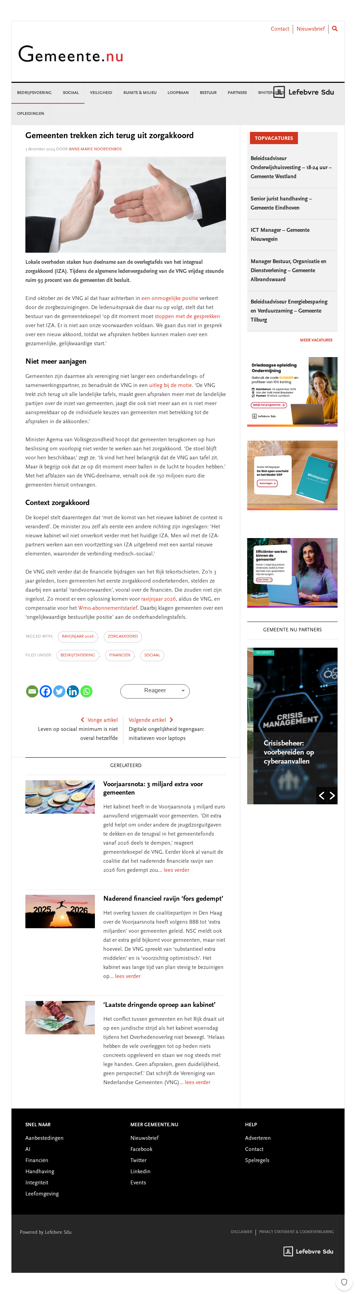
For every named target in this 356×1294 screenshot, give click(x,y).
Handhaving (39, 1172)
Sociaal (152, 655)
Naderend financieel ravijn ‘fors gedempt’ (163, 898)
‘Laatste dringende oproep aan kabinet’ (159, 1005)
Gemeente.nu (70, 58)
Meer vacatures (316, 340)
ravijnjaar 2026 (158, 599)
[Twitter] (59, 691)
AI (28, 1149)
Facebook (141, 1149)
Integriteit (36, 1183)
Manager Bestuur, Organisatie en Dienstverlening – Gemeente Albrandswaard (288, 271)
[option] (292, 726)
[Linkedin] (73, 691)
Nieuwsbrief (311, 29)
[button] (321, 795)
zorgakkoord (123, 636)
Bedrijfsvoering (77, 655)
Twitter (138, 1160)
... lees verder (173, 870)
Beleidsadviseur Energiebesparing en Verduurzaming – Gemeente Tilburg (289, 311)
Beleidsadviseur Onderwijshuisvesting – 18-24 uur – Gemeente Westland (291, 168)
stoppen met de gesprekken (187, 316)
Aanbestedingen (44, 1138)
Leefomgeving (42, 1194)
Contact (280, 29)
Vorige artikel (103, 720)
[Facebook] (46, 691)
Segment (257, 653)
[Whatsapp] (86, 691)
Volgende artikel (147, 720)
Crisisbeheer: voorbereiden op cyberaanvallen (283, 753)
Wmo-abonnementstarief (107, 608)
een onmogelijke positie (169, 298)
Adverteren (258, 1138)
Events (138, 1183)
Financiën (119, 655)
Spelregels (257, 1160)
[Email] (32, 691)
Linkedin (140, 1172)
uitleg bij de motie (170, 385)
